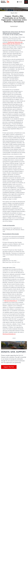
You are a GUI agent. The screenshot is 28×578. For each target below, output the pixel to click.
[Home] (5, 1)
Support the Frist (9, 367)
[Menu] (26, 2)
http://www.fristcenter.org (10, 300)
